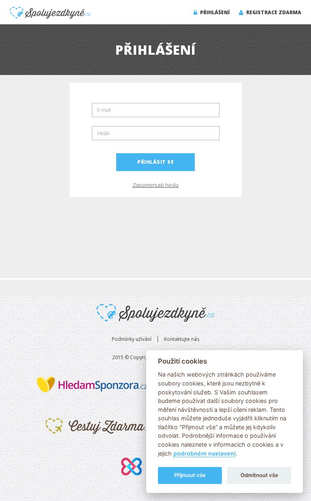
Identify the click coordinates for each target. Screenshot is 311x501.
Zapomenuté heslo (155, 184)
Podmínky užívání (131, 339)
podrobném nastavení (204, 453)
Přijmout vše (190, 475)
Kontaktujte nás (181, 339)
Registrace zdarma (273, 12)
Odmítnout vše (259, 475)
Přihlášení (214, 12)
